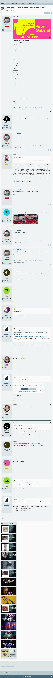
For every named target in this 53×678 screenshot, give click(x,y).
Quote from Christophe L (19, 309)
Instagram (26, 107)
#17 (50, 441)
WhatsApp (40, 107)
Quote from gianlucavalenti (20, 328)
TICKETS (14, 44)
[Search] (46, 1)
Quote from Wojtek (18, 377)
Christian (7, 10)
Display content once (24, 388)
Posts (3, 29)
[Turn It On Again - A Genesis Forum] (22, 1)
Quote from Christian (19, 157)
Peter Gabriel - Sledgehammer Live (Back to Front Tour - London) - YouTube (26, 443)
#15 (50, 404)
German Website (23, 109)
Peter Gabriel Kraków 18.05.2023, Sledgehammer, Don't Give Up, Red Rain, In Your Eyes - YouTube (29, 273)
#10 (50, 286)
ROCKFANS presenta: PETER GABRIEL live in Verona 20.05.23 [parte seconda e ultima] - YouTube (29, 276)
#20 (50, 496)
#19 (50, 477)
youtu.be (40, 384)
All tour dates (15, 96)
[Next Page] (5, 13)
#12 (50, 325)
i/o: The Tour (11, 666)
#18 (50, 459)
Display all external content (32, 388)
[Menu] (52, 1)
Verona (7, 666)
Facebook (19, 107)
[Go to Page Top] (51, 676)
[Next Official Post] (50, 111)
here (33, 508)
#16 (50, 422)
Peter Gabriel (3, 666)
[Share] (51, 13)
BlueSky (35, 107)
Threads (31, 107)
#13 (50, 356)
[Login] (49, 1)
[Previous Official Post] (48, 150)
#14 (50, 374)
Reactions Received (5, 28)
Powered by (26, 676)
